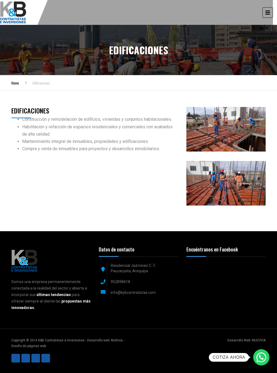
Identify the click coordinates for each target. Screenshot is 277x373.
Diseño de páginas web (28, 346)
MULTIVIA (259, 340)
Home (15, 83)
